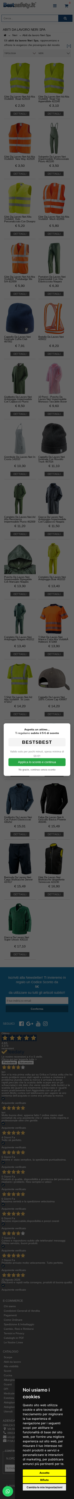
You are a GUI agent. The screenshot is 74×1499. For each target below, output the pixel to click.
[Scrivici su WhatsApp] (8, 1491)
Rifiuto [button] (44, 1479)
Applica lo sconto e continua (37, 762)
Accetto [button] (44, 1472)
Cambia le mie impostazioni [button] (44, 1487)
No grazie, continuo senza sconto (37, 769)
